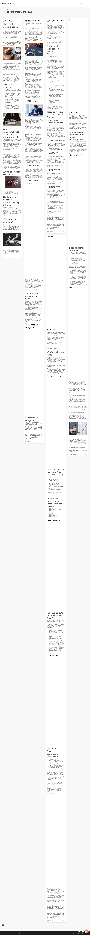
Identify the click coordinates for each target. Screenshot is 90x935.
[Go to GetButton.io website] (87, 933)
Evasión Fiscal (51, 329)
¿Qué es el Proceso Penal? (32, 20)
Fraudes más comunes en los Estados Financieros (55, 21)
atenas (5, 21)
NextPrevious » (3, 925)
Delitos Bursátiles (74, 113)
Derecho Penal (7, 20)
